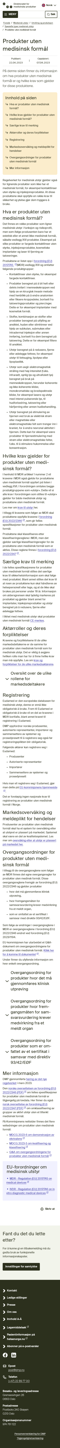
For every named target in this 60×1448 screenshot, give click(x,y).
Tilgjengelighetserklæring (30, 1438)
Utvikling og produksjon (42, 23)
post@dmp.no (16, 1370)
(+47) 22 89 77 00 (19, 1381)
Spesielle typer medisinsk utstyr (19, 27)
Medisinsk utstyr (20, 23)
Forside (6, 23)
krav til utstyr (26, 507)
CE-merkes (37, 620)
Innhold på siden (20, 98)
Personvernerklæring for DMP (30, 1434)
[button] (21, 1267)
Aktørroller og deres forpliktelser (29, 133)
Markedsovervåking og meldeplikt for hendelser (32, 149)
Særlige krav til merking (24, 125)
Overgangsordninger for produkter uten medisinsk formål (30, 159)
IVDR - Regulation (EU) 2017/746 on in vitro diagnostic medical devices (30, 1191)
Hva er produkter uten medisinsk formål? (29, 106)
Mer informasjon (19, 168)
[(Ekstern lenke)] (5, 1355)
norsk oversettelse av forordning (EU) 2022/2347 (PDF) (25, 1106)
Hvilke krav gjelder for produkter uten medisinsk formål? (32, 117)
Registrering (17, 140)
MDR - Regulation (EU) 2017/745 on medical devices (29, 1180)
